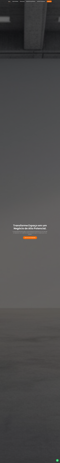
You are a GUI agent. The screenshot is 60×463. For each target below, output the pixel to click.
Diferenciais (22, 1)
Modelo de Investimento (30, 1)
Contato (49, 1)
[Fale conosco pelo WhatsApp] (57, 460)
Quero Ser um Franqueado (30, 237)
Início (9, 1)
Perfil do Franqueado (41, 1)
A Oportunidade (15, 1)
